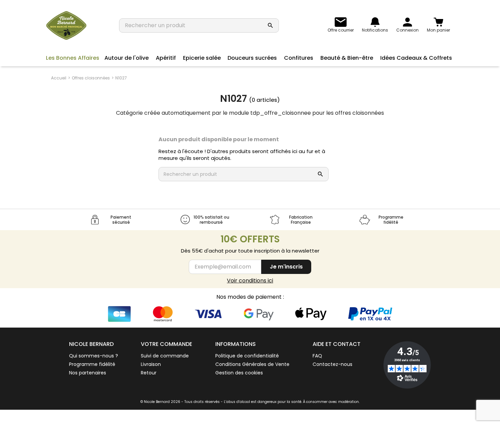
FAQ (317, 355)
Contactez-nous (332, 364)
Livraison (151, 364)
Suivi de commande (165, 355)
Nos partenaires (87, 372)
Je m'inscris (286, 267)
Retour (148, 372)
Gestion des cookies (239, 372)
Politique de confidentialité (247, 355)
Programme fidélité (92, 364)
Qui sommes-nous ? (93, 355)
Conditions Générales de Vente (252, 364)
